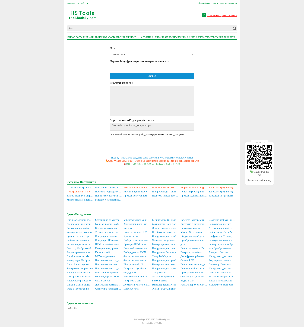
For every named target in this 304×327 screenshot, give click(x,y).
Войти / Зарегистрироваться (225, 3)
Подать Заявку (204, 3)
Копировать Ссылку (259, 180)
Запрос (152, 76)
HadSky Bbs (72, 308)
